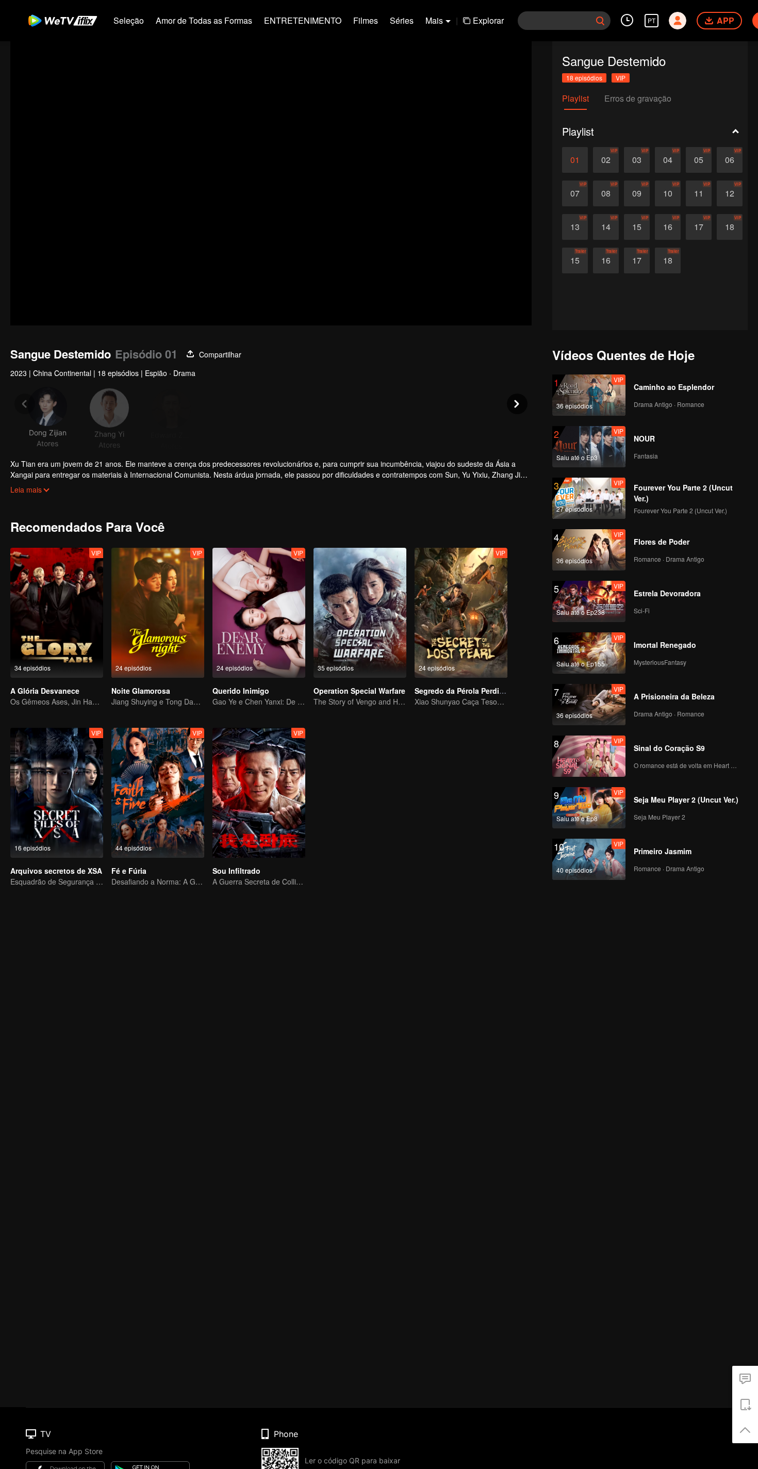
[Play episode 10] (668, 193)
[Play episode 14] (606, 227)
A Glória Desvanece (44, 690)
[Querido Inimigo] (258, 613)
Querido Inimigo (240, 690)
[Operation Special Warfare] (360, 613)
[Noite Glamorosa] (157, 613)
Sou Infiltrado (236, 871)
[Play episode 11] (699, 193)
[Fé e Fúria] (157, 793)
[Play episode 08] (606, 193)
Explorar (488, 20)
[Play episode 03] (637, 160)
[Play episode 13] (575, 227)
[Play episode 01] (575, 160)
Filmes (365, 20)
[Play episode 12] (730, 193)
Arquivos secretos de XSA (56, 871)
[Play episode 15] (637, 227)
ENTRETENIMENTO (302, 20)
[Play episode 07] (575, 193)
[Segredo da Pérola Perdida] (461, 613)
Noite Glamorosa (140, 690)
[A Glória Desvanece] (56, 613)
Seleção (128, 20)
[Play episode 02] (606, 160)
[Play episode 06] (730, 160)
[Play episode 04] (668, 160)
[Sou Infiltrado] (258, 793)
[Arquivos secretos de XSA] (56, 793)
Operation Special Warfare (359, 690)
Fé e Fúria (128, 871)
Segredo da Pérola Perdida (461, 690)
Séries (402, 20)
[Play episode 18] (730, 227)
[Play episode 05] (699, 160)
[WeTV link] (63, 20)
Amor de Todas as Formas (204, 20)
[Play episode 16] (668, 227)
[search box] (600, 20)
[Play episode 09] (637, 193)
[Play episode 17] (699, 227)
